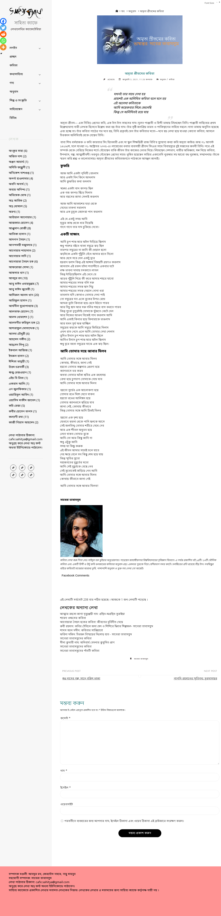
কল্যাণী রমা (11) (19, 417)
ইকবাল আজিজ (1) (20, 350)
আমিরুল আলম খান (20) (24, 295)
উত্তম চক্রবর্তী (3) (19, 367)
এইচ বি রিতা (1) (18, 378)
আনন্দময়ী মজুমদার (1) (22, 245)
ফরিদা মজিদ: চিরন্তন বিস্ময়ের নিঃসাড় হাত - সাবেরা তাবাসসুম (96, 634)
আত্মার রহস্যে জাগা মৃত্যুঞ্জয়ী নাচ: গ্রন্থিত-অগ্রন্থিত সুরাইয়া (92, 614)
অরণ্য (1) (14, 212)
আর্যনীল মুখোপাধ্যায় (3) (23, 306)
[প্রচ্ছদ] (13, 468)
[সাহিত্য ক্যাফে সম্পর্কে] (13, 475)
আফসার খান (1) (19, 273)
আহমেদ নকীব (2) (19, 339)
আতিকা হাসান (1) (19, 234)
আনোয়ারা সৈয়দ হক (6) (23, 262)
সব (123, 11)
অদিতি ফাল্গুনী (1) (19, 167)
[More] (3, 47)
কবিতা (172, 79)
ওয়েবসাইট (66, 804)
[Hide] (1, 53)
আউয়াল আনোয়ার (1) (22, 217)
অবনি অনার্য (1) (18, 184)
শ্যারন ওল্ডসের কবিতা (73, 618)
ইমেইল (65, 788)
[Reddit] (3, 34)
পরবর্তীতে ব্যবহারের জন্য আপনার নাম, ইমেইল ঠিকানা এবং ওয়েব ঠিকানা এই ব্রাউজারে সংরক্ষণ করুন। (124, 821)
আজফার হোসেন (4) (21, 223)
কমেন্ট (65, 718)
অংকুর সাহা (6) (18, 151)
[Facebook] (3, 21)
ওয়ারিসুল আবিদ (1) (21, 395)
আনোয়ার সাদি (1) (20, 256)
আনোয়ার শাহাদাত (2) (22, 251)
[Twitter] (3, 27)
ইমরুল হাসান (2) (19, 356)
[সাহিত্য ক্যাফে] (26, 13)
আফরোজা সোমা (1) (21, 267)
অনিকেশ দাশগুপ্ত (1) (21, 173)
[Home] (117, 11)
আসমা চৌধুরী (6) (19, 334)
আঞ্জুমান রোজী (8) (20, 228)
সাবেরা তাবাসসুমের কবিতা (76, 639)
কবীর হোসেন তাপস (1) (23, 411)
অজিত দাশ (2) (17, 156)
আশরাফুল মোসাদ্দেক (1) (24, 328)
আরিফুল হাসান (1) (20, 301)
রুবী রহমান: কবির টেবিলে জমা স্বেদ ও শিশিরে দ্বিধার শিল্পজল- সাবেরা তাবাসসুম (106, 626)
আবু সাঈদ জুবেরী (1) (21, 289)
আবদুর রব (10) (18, 278)
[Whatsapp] (3, 40)
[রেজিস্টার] (31, 468)
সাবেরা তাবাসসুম (141, 659)
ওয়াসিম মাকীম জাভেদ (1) (24, 400)
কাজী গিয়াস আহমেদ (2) (23, 423)
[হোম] (31, 475)
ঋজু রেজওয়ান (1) (20, 373)
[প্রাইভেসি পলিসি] (22, 475)
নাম (63, 771)
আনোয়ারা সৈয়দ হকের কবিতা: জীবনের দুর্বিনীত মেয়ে (91, 622)
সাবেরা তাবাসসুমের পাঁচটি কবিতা (79, 651)
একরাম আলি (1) (19, 384)
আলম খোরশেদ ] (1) (21, 317)
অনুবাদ (132, 11)
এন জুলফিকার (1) (20, 389)
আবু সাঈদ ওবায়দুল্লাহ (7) (24, 284)
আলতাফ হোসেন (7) (21, 312)
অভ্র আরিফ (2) (18, 201)
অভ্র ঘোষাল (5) (18, 206)
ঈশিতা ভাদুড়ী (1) (19, 362)
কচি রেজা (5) (17, 406)
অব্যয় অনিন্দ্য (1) (19, 190)
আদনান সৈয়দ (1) (19, 240)
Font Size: (209, 3)
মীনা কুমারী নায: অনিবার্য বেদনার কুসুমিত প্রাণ (87, 643)
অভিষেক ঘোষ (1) (19, 195)
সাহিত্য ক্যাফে (25, 23)
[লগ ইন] (22, 468)
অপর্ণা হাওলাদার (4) (21, 179)
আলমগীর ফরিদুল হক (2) (24, 323)
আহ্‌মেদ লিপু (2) (18, 345)
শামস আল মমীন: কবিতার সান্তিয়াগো (81, 630)
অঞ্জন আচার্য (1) (18, 162)
